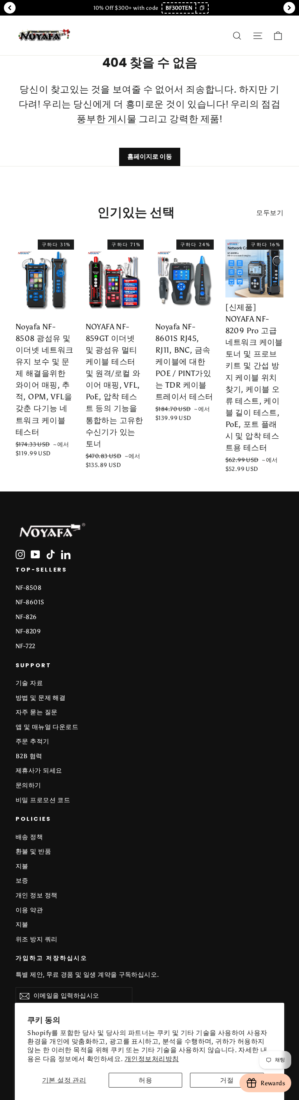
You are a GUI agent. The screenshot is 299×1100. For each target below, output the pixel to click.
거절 (227, 1080)
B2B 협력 (29, 756)
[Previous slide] (10, 8)
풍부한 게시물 (106, 118)
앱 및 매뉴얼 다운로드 (47, 727)
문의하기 (28, 785)
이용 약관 (29, 910)
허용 (145, 1080)
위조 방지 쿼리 (36, 939)
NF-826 (26, 617)
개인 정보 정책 (36, 895)
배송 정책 (29, 837)
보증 (22, 880)
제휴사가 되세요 (39, 770)
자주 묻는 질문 (36, 712)
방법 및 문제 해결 (40, 697)
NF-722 (25, 646)
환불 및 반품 (33, 851)
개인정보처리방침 (152, 1059)
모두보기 (269, 213)
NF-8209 (28, 631)
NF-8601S (30, 602)
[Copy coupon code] (201, 8)
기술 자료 (29, 683)
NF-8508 (28, 587)
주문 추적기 (32, 741)
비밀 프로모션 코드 (43, 800)
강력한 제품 (194, 118)
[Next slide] (289, 8)
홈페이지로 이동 (149, 156)
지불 (22, 866)
